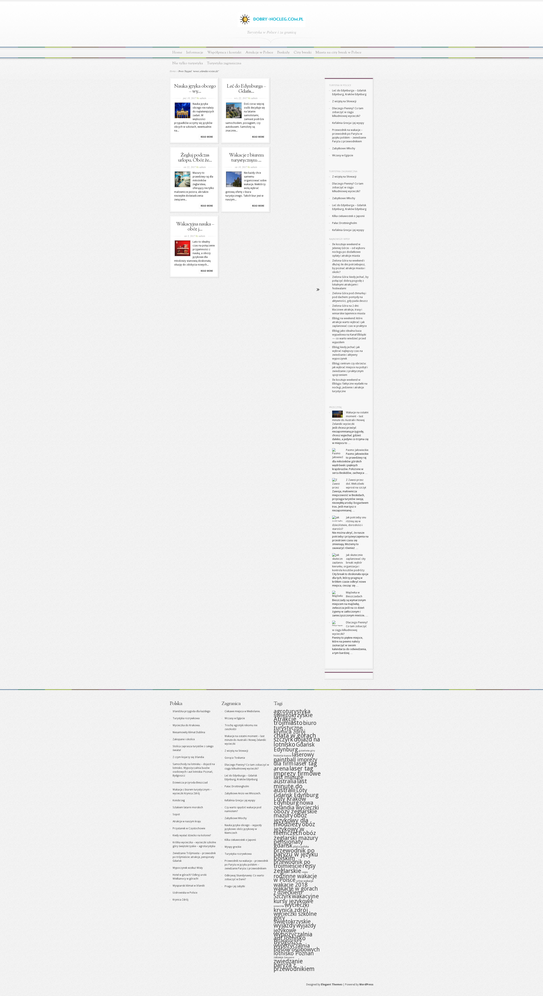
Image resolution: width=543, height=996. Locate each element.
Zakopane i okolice (184, 739)
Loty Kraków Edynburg (290, 800)
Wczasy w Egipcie (342, 155)
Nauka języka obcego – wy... (195, 89)
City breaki (303, 52)
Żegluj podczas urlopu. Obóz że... (195, 158)
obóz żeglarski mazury (296, 835)
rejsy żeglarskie (295, 868)
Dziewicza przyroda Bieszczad (190, 782)
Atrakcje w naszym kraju (187, 821)
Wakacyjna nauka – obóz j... (195, 227)
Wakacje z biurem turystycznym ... (246, 158)
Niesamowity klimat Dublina (189, 732)
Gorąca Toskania (235, 757)
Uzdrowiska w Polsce (185, 892)
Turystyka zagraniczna (224, 63)
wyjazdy (285, 925)
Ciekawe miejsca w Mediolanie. (242, 711)
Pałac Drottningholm (344, 223)
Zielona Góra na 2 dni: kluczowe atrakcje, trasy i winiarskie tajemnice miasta (348, 309)
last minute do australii (290, 786)
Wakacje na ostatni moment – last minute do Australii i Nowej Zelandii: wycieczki (245, 740)
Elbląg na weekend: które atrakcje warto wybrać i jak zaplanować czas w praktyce (349, 322)
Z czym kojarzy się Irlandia (188, 757)
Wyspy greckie (233, 846)
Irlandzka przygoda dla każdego (191, 711)
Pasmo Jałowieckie (357, 450)
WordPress (366, 984)
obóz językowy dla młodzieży (291, 820)
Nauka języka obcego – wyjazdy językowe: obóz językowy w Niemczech (243, 829)
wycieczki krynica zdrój (291, 907)
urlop (299, 881)
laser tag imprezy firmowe (297, 771)
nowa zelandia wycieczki (296, 805)
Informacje (194, 52)
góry (312, 750)
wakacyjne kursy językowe (296, 899)
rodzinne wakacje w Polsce (295, 878)
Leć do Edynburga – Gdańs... (246, 89)
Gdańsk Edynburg (294, 747)
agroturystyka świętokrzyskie (293, 713)
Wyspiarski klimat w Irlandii (189, 885)
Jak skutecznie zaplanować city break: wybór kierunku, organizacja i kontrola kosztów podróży (348, 562)
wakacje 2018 (291, 884)
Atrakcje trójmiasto (288, 720)
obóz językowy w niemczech (294, 829)
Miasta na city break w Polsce (338, 52)
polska (305, 846)
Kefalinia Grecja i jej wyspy (348, 122)
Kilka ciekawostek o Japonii (348, 216)
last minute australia (288, 779)
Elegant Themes (331, 984)
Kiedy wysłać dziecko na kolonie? (192, 835)
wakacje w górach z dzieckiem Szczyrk (296, 892)
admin (203, 98)
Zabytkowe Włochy (343, 148)
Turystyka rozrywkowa (186, 718)
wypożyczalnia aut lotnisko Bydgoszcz (293, 938)
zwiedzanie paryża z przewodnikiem (294, 965)
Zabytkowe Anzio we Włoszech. (243, 793)
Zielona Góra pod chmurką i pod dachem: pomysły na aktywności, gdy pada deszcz (350, 297)
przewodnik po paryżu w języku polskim (296, 854)
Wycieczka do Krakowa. (186, 725)
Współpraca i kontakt (224, 52)
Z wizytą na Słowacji (344, 101)
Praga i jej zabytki (235, 886)
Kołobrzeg (179, 800)
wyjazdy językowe (295, 928)
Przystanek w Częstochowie (189, 828)
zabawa (278, 957)
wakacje (308, 881)
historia (278, 755)
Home (177, 52)
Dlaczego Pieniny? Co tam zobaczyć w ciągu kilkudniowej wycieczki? (347, 112)
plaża (296, 846)
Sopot (176, 814)
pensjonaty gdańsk (288, 843)
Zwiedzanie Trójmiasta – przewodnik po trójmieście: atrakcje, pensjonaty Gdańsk (194, 857)
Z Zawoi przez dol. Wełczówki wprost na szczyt (356, 483)
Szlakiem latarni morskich (188, 807)
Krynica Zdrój (180, 899)
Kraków (287, 755)
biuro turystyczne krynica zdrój (295, 727)
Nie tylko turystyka (187, 63)
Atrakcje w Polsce (259, 52)
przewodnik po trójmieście (292, 864)
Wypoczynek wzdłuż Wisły (188, 867)
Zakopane (289, 957)
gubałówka (304, 750)
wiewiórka (279, 906)
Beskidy (283, 52)
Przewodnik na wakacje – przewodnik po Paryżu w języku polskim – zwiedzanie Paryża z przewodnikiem (246, 864)
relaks (305, 872)
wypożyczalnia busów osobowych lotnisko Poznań (297, 949)
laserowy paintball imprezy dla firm (295, 759)
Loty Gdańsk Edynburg (296, 793)
